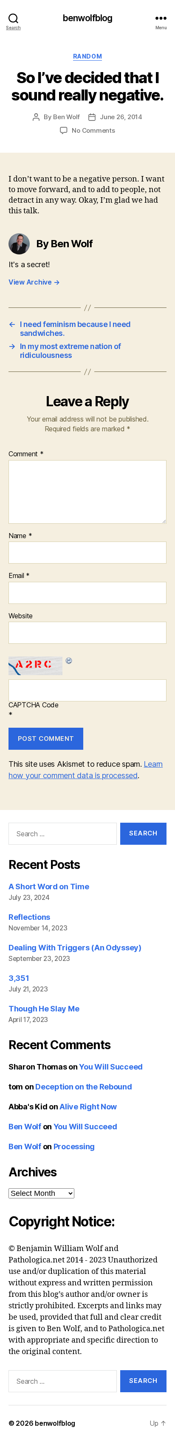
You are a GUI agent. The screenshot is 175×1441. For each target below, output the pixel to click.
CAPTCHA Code (33, 705)
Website (20, 616)
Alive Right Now (88, 1106)
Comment (26, 454)
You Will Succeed (111, 1066)
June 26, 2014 (121, 117)
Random (87, 56)
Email (19, 576)
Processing (74, 1146)
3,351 (18, 978)
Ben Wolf (66, 117)
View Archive (33, 282)
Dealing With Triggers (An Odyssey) (74, 947)
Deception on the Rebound (83, 1086)
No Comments (93, 130)
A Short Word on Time (48, 886)
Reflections (29, 917)
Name (20, 536)
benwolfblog (87, 18)
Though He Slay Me (43, 1008)
